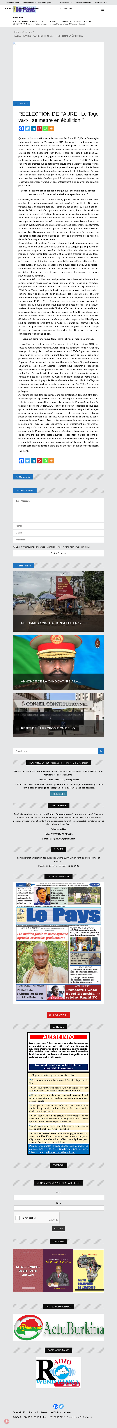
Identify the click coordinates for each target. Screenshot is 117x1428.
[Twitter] (27, 128)
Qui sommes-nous (12, 2)
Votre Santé (34, 8)
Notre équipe (28, 2)
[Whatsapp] (45, 128)
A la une (27, 31)
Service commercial (83, 2)
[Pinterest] (39, 128)
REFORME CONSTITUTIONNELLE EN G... (52, 623)
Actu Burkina (10, 8)
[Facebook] (21, 128)
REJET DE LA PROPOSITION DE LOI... (49, 728)
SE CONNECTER (66, 8)
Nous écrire (100, 2)
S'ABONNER (60, 1014)
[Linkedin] (33, 128)
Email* (59, 1192)
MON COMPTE (66, 2)
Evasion (22, 8)
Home (16, 31)
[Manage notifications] (6, 1421)
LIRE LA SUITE (58, 794)
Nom (58, 1203)
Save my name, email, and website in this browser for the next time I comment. (53, 546)
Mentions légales (44, 2)
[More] (51, 128)
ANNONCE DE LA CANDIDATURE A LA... (51, 681)
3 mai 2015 (23, 103)
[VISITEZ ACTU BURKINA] (58, 1327)
